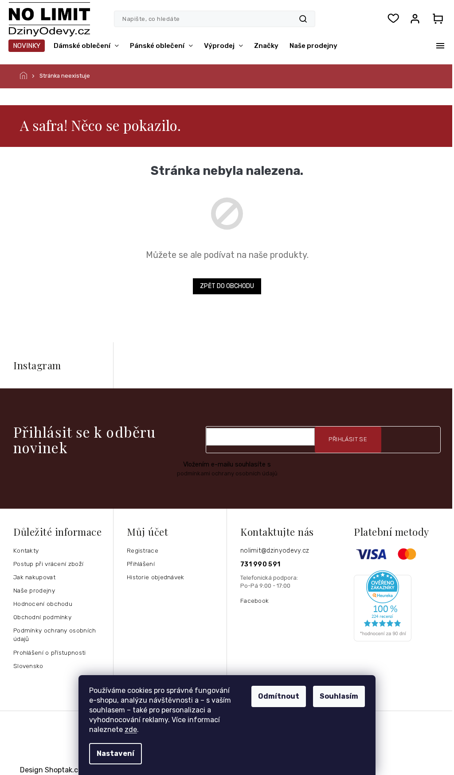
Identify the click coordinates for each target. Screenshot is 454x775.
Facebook (254, 600)
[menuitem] (26, 46)
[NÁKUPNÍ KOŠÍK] (437, 18)
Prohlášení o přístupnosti (49, 652)
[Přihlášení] (415, 19)
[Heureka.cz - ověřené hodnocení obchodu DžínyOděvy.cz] (400, 605)
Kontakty (26, 550)
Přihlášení (141, 563)
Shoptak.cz (63, 770)
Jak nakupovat (34, 577)
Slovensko (28, 665)
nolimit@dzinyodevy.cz (274, 550)
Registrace (142, 550)
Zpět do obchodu (227, 286)
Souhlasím (339, 696)
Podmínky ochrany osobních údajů (54, 634)
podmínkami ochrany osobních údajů (227, 473)
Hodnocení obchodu (42, 603)
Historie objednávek (155, 577)
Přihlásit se (348, 439)
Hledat (303, 19)
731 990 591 (260, 564)
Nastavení (115, 753)
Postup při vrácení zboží (48, 563)
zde (131, 729)
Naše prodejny (34, 590)
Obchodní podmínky (42, 617)
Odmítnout (278, 696)
